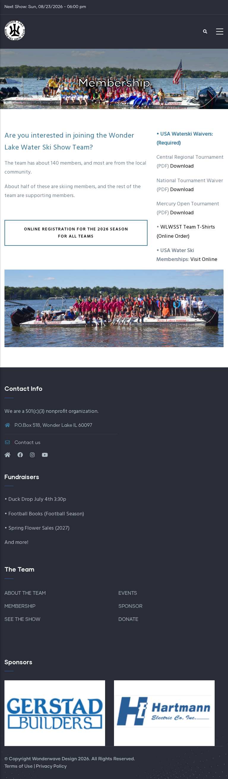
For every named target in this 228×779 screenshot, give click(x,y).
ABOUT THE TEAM (25, 593)
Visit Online (203, 259)
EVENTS (127, 593)
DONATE (128, 619)
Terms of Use (18, 766)
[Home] (14, 30)
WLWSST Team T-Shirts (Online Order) (185, 231)
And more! (16, 542)
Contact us (26, 442)
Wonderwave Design (54, 759)
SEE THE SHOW (22, 619)
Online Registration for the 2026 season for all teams (76, 233)
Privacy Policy (51, 766)
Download (182, 166)
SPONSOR (130, 606)
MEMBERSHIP (19, 606)
